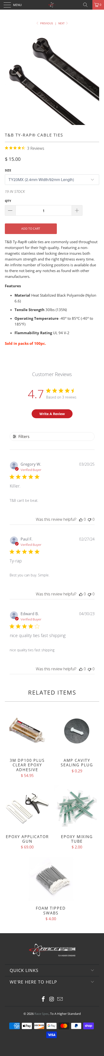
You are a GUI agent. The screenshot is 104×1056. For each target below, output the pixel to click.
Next (61, 23)
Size (8, 170)
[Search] (87, 5)
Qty (8, 201)
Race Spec (41, 1013)
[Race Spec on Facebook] (43, 999)
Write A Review (52, 413)
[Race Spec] (52, 5)
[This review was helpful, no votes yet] (80, 519)
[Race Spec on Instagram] (51, 999)
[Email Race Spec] (60, 999)
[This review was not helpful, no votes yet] (89, 519)
